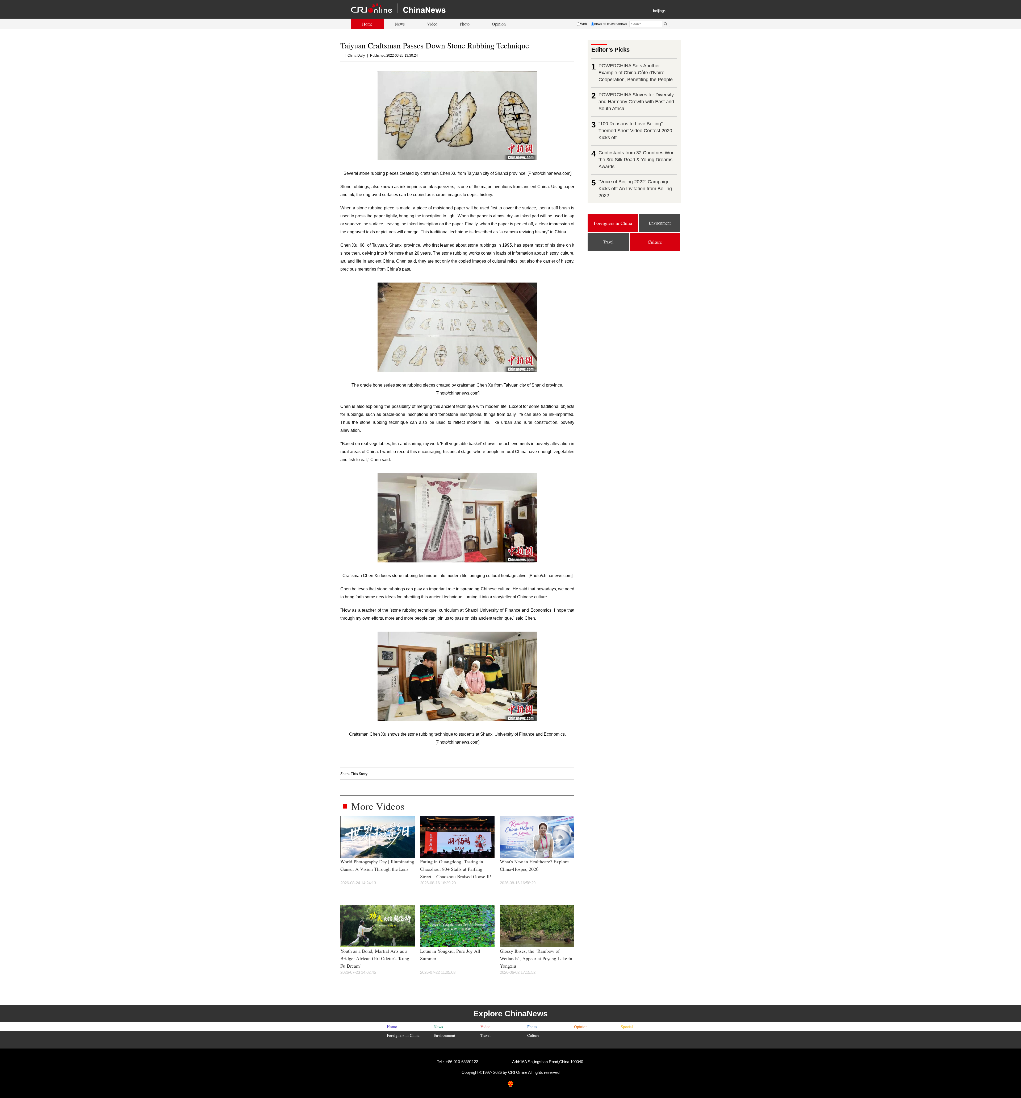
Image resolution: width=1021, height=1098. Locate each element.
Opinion (499, 24)
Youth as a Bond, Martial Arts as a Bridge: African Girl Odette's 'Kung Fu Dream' (374, 958)
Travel (485, 1035)
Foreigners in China (403, 1035)
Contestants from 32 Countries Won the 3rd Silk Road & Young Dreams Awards (637, 159)
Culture (533, 1035)
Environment (444, 1035)
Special (627, 1026)
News (400, 24)
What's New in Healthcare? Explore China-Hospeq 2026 (534, 865)
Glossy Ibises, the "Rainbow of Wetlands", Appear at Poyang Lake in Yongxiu (536, 958)
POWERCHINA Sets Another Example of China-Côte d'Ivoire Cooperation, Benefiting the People (636, 72)
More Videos (377, 806)
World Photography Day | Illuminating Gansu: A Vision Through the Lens (377, 865)
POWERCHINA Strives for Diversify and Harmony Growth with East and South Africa (636, 101)
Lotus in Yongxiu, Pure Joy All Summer (450, 955)
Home (367, 24)
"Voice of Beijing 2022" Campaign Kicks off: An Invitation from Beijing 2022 (635, 188)
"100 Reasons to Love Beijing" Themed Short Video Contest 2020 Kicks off (635, 130)
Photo (465, 24)
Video (432, 24)
